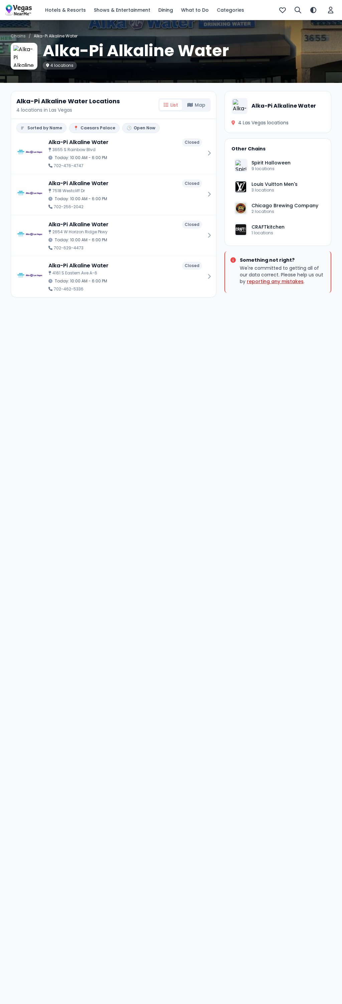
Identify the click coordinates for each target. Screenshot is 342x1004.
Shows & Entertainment (122, 10)
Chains (18, 36)
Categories (230, 10)
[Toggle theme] (313, 10)
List (174, 105)
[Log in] (331, 10)
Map (200, 105)
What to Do (195, 10)
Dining (165, 10)
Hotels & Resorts (65, 10)
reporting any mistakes (275, 281)
